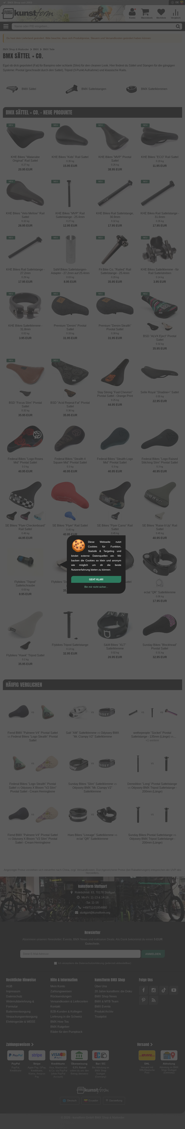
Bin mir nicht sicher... (96, 586)
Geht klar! (96, 579)
